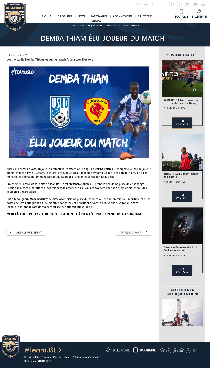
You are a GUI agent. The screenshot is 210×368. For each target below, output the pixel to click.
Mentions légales (62, 357)
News (81, 16)
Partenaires (99, 16)
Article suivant (130, 232)
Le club (46, 16)
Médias (96, 20)
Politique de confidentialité (86, 357)
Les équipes (64, 16)
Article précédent (29, 232)
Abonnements (122, 16)
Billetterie (145, 16)
